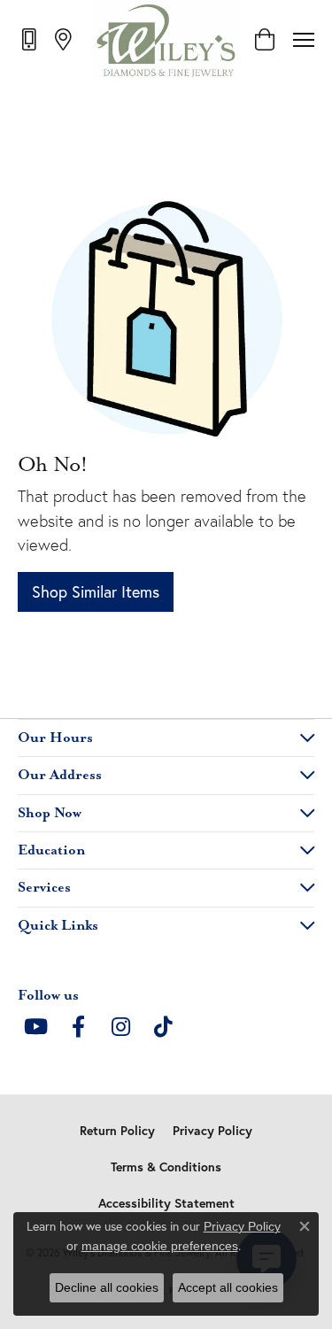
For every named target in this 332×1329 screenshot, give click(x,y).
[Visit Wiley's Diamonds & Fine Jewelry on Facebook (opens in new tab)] (78, 1027)
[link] (30, 39)
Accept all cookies (228, 1287)
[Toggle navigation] (303, 40)
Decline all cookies (106, 1287)
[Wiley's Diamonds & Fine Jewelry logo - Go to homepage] (166, 40)
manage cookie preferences (159, 1246)
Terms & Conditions (166, 1167)
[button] (264, 40)
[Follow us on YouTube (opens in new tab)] (35, 1027)
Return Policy (117, 1131)
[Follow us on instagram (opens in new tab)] (120, 1027)
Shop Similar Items (95, 591)
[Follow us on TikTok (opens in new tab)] (163, 1027)
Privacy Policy (212, 1131)
